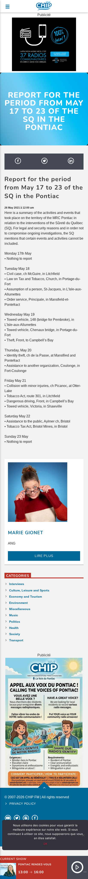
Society (14, 634)
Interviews (16, 584)
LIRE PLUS (44, 556)
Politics (14, 621)
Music (13, 615)
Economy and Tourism (25, 596)
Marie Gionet (25, 533)
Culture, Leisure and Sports (29, 590)
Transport (16, 640)
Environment (18, 602)
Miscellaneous (19, 609)
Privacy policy (22, 803)
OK (45, 843)
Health (14, 628)
